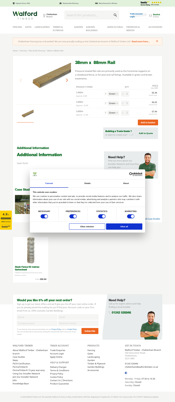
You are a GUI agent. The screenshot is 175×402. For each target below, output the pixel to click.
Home (15, 50)
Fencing (17, 27)
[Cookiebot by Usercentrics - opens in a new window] (131, 174)
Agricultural (115, 27)
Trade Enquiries (57, 350)
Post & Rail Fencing (37, 50)
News (15, 360)
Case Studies (19, 357)
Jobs (15, 380)
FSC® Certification (21, 363)
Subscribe (90, 330)
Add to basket (148, 122)
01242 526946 (121, 312)
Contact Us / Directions (61, 380)
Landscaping (42, 27)
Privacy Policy (56, 329)
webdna (155, 397)
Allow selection (87, 226)
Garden (78, 27)
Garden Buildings (92, 29)
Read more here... (141, 41)
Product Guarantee (59, 383)
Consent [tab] (49, 183)
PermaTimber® (20, 367)
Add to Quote (146, 133)
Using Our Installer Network (26, 373)
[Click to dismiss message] (157, 41)
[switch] (73, 216)
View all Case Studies (150, 218)
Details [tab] (87, 183)
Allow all (124, 226)
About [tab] (126, 183)
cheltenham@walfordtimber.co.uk (141, 367)
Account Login (57, 353)
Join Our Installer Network (25, 376)
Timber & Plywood (58, 29)
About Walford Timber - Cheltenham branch (30, 352)
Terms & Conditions (59, 370)
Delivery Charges (58, 367)
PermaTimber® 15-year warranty (29, 370)
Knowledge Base (21, 383)
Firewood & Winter (133, 29)
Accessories (155, 27)
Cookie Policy (72, 329)
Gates (28, 27)
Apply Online (56, 357)
